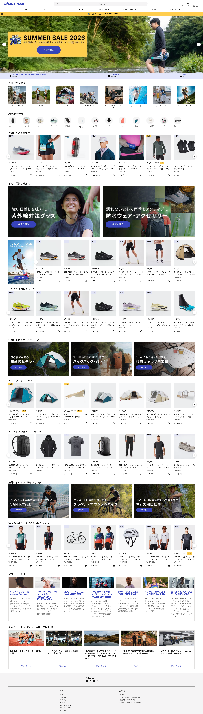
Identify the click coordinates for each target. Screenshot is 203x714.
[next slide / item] (198, 45)
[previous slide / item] (4, 45)
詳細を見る (25, 666)
